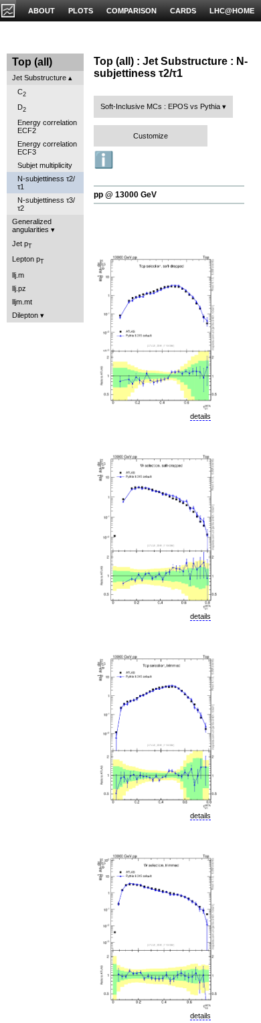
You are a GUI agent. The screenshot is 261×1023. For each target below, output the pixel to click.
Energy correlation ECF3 (47, 148)
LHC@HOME (231, 11)
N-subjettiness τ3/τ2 (46, 204)
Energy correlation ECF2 (47, 126)
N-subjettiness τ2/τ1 (46, 183)
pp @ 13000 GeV (125, 194)
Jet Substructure (39, 78)
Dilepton (25, 315)
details (200, 416)
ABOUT (41, 11)
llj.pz (19, 288)
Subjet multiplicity (44, 165)
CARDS (183, 11)
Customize (150, 136)
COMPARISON (131, 11)
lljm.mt (22, 302)
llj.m (18, 275)
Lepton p (28, 260)
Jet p (22, 245)
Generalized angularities (32, 225)
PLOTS (80, 11)
